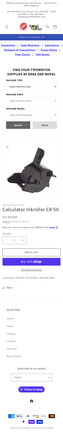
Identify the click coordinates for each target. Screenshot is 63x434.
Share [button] (9, 287)
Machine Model (15, 108)
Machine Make (14, 94)
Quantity (7, 233)
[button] (6, 27)
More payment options (31, 269)
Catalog (11, 333)
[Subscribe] (48, 377)
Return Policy (14, 356)
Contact (11, 341)
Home (10, 326)
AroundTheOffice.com (25, 428)
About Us (12, 348)
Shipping (6, 222)
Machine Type (14, 80)
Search (10, 318)
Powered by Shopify (44, 428)
